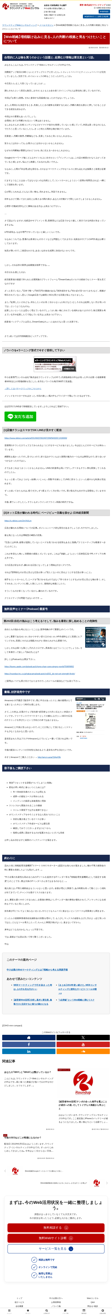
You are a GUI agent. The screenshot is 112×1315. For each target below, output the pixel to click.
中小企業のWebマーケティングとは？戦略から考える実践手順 (37, 970)
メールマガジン (46, 25)
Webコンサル (92, 1298)
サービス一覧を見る (55, 1248)
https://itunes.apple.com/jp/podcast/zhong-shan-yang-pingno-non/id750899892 (39, 666)
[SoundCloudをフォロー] (83, 1051)
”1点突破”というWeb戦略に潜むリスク (76, 1000)
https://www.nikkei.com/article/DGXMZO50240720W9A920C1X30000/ (36, 438)
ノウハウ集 (56, 1306)
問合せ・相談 (92, 1306)
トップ (19, 1298)
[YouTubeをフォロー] (83, 1044)
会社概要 (19, 1306)
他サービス (19, 1302)
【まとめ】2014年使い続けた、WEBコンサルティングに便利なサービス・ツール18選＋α (77, 989)
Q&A (93, 1302)
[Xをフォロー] (83, 1037)
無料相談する (55, 1227)
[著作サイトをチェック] (28, 1037)
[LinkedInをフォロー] (28, 1051)
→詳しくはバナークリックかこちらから (23, 388)
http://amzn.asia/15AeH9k (49, 757)
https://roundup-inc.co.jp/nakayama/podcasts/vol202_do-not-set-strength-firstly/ (40, 673)
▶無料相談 (104, 12)
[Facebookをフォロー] (28, 1044)
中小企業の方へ (56, 1298)
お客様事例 (56, 1302)
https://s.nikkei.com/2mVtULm (18, 521)
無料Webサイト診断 (55, 1238)
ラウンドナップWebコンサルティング (19, 25)
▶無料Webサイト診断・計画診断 (96, 16)
